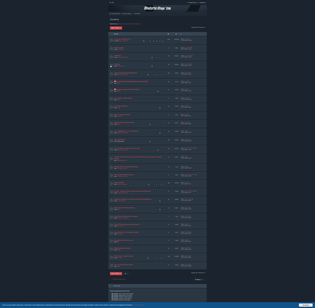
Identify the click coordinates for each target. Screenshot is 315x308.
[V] (118, 242)
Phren (119, 99)
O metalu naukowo (121, 106)
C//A (185, 106)
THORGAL (117, 56)
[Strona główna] (157, 8)
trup (185, 131)
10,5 (185, 166)
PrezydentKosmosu (123, 176)
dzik (185, 156)
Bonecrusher (121, 66)
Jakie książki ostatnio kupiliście (125, 73)
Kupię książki (118, 48)
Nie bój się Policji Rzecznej (124, 175)
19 (163, 258)
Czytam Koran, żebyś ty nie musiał (126, 148)
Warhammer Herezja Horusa (124, 208)
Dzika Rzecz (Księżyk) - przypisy (126, 216)
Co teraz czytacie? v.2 (122, 39)
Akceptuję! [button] (306, 305)
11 (158, 184)
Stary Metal (121, 49)
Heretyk (125, 24)
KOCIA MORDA (119, 183)
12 (161, 184)
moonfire (120, 258)
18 (163, 75)
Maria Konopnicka (122, 184)
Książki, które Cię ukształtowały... (126, 167)
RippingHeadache (122, 160)
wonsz (186, 39)
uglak (119, 107)
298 (150, 41)
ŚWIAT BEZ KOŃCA (123, 57)
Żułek (185, 182)
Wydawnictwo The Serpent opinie (126, 232)
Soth (119, 266)
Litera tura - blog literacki (123, 256)
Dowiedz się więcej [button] (138, 305)
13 (163, 184)
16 (158, 75)
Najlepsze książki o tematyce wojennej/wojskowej (132, 199)
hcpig (119, 83)
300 (157, 41)
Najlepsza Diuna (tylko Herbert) (128, 89)
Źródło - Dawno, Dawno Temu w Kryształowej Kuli (132, 191)
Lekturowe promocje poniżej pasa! (126, 224)
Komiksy (117, 64)
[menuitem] (112, 2)
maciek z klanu (122, 201)
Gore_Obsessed (135, 24)
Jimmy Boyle (188, 199)
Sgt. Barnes (187, 64)
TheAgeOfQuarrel (122, 168)
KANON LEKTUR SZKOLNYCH (124, 122)
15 (156, 75)
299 (153, 41)
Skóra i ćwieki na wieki (122, 115)
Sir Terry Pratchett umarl (123, 265)
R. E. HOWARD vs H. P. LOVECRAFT (126, 131)
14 (153, 75)
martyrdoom (187, 55)
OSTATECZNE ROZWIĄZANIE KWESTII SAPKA (132, 81)
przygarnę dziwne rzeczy (123, 240)
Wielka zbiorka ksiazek (122, 248)
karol (119, 209)
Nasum (120, 24)
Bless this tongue (122, 218)
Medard (186, 122)
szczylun (186, 72)
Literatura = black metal (123, 98)
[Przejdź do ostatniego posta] (188, 39)
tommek (120, 116)
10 (156, 184)
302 (163, 41)
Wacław (186, 216)
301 (160, 41)
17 (161, 75)
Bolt (185, 89)
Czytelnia (114, 19)
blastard (186, 207)
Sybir (129, 24)
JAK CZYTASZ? (119, 140)
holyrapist (120, 234)
